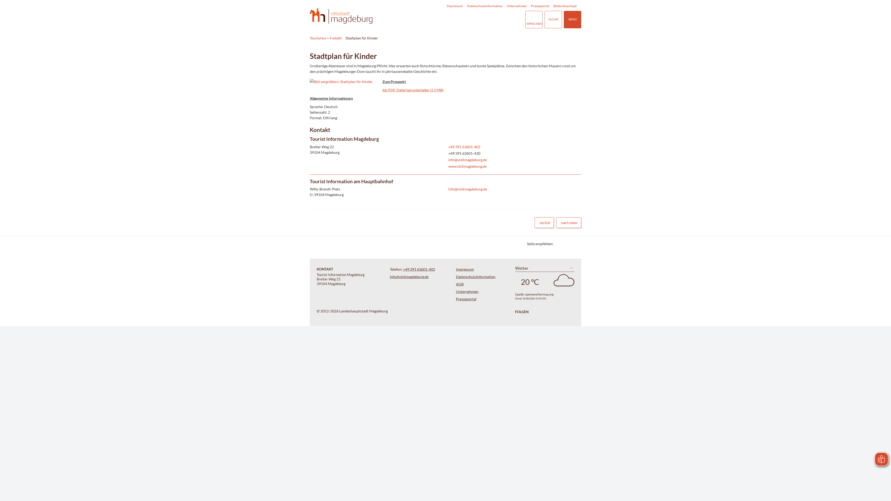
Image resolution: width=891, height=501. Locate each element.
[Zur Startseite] (341, 16)
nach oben (569, 222)
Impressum (455, 6)
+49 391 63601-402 (463, 147)
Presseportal (540, 6)
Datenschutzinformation (485, 6)
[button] (344, 81)
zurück (544, 222)
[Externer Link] (493, 20)
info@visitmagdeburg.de (467, 159)
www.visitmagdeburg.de (467, 166)
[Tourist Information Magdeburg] (445, 153)
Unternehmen (517, 6)
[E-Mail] (570, 243)
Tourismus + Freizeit (326, 38)
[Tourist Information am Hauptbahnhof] (445, 188)
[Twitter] (558, 243)
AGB (460, 284)
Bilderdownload (565, 6)
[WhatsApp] (576, 243)
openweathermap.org (539, 294)
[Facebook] (564, 243)
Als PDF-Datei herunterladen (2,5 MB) (413, 90)
